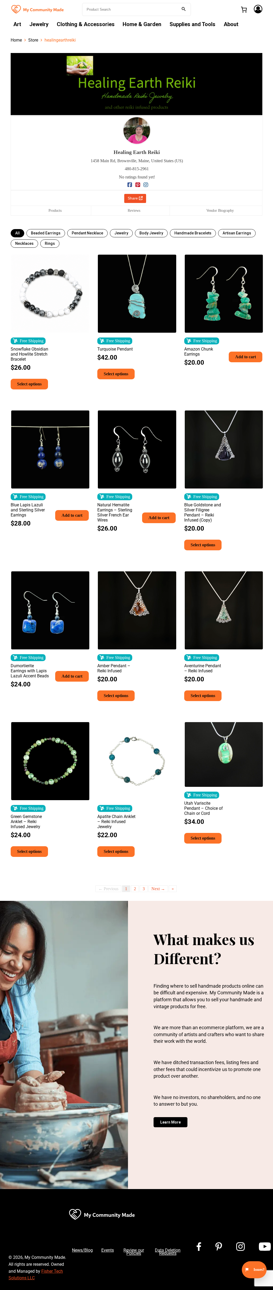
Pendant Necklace (87, 233)
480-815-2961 (137, 168)
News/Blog (82, 1250)
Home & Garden (142, 24)
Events (107, 1250)
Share (133, 198)
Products (55, 211)
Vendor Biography (220, 211)
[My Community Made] (38, 9)
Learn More (170, 1122)
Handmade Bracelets (192, 233)
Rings (50, 243)
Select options (29, 384)
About (231, 24)
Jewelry (39, 24)
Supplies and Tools (192, 24)
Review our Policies (133, 1252)
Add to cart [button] (245, 357)
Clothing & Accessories (86, 24)
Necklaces (24, 243)
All (17, 233)
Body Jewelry (151, 233)
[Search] (184, 9)
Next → (158, 888)
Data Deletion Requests (167, 1252)
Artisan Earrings (237, 233)
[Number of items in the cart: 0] (244, 9)
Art (17, 24)
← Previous (108, 888)
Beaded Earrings (46, 233)
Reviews (134, 211)
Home (16, 40)
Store (33, 40)
